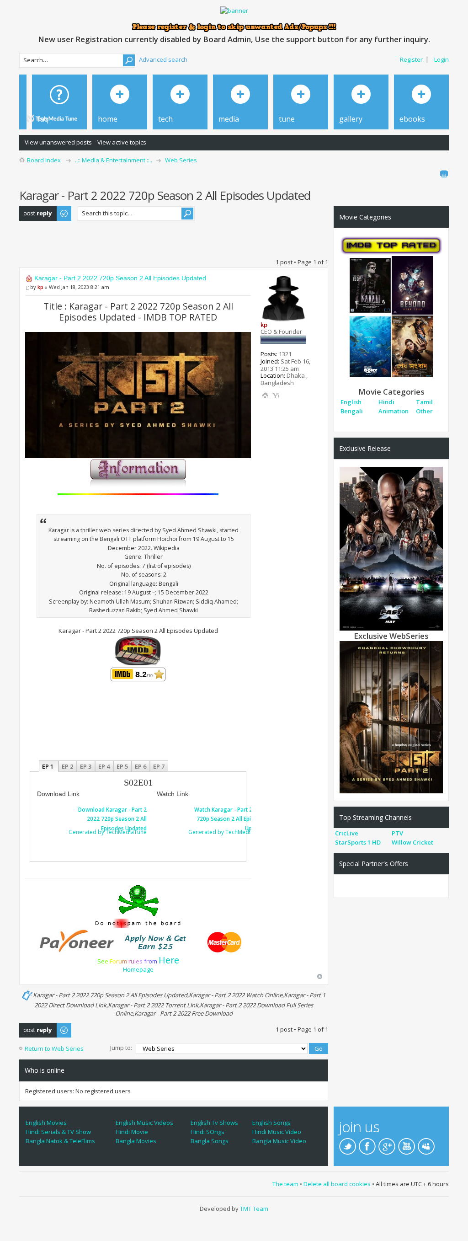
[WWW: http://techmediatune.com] (265, 395)
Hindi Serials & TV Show (58, 1132)
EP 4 (104, 766)
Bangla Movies (136, 1141)
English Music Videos (144, 1122)
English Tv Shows (214, 1122)
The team (285, 1184)
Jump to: (121, 1047)
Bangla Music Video (279, 1141)
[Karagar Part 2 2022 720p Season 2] (391, 716)
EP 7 (159, 766)
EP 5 (122, 766)
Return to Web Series (54, 1048)
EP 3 (85, 766)
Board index (44, 160)
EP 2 (67, 766)
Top (319, 976)
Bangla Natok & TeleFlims (60, 1141)
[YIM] (275, 395)
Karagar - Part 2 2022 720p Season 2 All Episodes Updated (120, 278)
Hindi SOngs (207, 1132)
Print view (444, 174)
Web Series (181, 160)
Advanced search (163, 59)
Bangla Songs (210, 1141)
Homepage (138, 969)
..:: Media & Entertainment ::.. (113, 160)
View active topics (121, 142)
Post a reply (35, 210)
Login (441, 59)
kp (40, 287)
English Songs (271, 1122)
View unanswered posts (58, 142)
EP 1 (48, 766)
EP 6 (140, 766)
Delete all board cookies (337, 1184)
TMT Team (254, 1208)
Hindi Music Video (276, 1132)
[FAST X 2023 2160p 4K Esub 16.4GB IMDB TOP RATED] (391, 548)
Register (411, 59)
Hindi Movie (132, 1132)
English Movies (46, 1122)
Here (169, 960)
